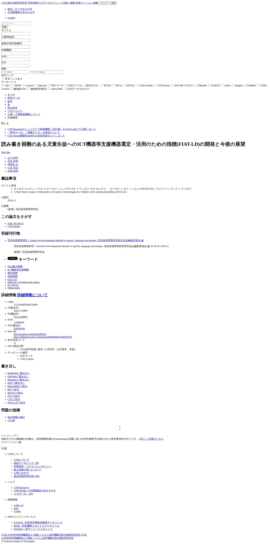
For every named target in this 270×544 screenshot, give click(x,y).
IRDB (17, 85)
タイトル (6, 30)
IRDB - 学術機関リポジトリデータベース (36, 525)
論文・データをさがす (20, 9)
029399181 (19, 328)
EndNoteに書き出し (18, 376)
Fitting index (14, 288)
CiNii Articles (146, 85)
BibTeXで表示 (15, 393)
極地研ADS (20, 89)
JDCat (118, 85)
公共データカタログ (77, 89)
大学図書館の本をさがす (21, 12)
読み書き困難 (15, 266)
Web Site (5, 152)
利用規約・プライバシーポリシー (32, 466)
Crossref (29, 85)
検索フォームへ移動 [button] (87, 3)
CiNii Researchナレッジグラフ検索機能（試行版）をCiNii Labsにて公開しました (52, 129)
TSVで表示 (14, 396)
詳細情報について (32, 295)
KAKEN (215, 85)
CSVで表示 (14, 399)
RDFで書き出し (16, 383)
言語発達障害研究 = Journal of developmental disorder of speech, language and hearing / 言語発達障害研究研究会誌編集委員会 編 (75, 240)
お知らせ (19, 505)
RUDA (107, 85)
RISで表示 (13, 389)
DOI (3, 62)
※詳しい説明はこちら (151, 439)
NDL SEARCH (15, 223)
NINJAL (131, 85)
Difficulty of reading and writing (24, 282)
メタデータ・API (23, 494)
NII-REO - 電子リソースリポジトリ (33, 529)
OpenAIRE (56, 89)
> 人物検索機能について (26, 114)
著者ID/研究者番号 (11, 43)
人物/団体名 (7, 37)
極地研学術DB (38, 89)
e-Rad (227, 85)
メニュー (104, 3)
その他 (11, 420)
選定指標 (13, 273)
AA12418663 (21, 317)
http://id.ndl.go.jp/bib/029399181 (30, 334)
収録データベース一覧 (26, 463)
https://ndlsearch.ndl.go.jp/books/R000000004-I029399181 (43, 337)
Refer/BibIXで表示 (17, 386)
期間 (3, 68)
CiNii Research (21, 487)
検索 (113, 3)
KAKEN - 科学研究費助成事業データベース (38, 522)
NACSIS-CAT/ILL (184, 85)
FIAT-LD (12, 279)
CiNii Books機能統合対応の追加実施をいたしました (36, 135)
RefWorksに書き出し (19, 373)
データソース (8, 82)
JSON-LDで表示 (16, 402)
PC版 (4, 448)
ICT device (13, 285)
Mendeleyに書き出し (19, 379)
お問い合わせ (21, 473)
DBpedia (202, 85)
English (11, 18)
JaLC (7, 85)
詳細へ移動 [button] (69, 3)
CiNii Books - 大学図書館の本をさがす (35, 490)
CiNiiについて (21, 459)
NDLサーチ (57, 85)
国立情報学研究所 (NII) (26, 476)
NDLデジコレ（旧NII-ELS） (84, 85)
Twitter (17, 511)
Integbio (238, 85)
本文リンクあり (13, 78)
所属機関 (6, 50)
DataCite (42, 85)
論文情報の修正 (16, 417)
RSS (16, 508)
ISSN (4, 56)
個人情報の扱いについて (27, 469)
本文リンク (7, 75)
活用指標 (13, 276)
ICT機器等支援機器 (18, 269)
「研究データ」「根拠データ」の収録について (34, 132)
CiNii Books (163, 85)
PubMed (251, 85)
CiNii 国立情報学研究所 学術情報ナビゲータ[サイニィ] (31, 3)
